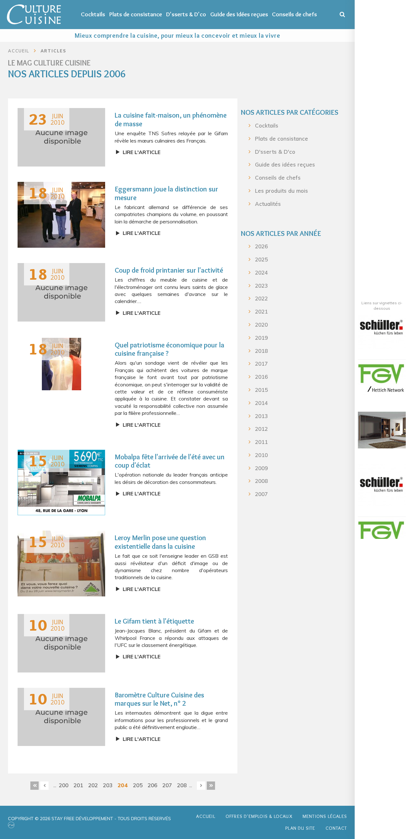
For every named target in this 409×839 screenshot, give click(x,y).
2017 (261, 363)
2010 (261, 455)
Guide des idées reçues (239, 14)
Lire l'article (141, 152)
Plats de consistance (135, 14)
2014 (261, 403)
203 (107, 785)
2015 (261, 389)
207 (167, 785)
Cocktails (93, 14)
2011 (261, 442)
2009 (261, 468)
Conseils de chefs (294, 14)
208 (182, 785)
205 (138, 785)
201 (78, 785)
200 (63, 785)
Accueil (205, 816)
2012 (261, 428)
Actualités (268, 203)
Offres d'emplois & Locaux (259, 816)
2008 (261, 481)
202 (93, 785)
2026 (261, 246)
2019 (261, 337)
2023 (261, 285)
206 (152, 785)
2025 (261, 259)
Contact (336, 828)
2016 (261, 376)
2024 (261, 272)
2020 (261, 324)
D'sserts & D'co (186, 14)
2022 (261, 298)
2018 (261, 350)
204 (123, 784)
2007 (261, 494)
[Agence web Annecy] (11, 825)
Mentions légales (325, 816)
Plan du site (300, 828)
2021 (261, 311)
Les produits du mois (281, 190)
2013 (261, 416)
